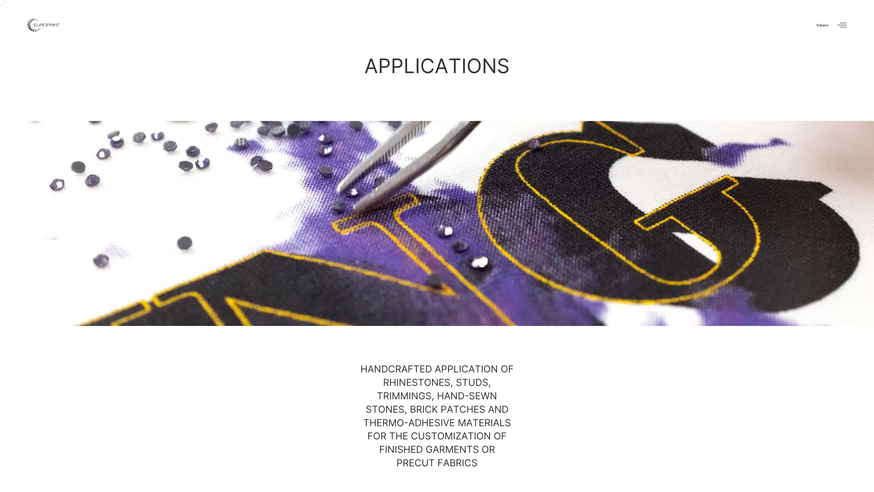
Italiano (822, 25)
